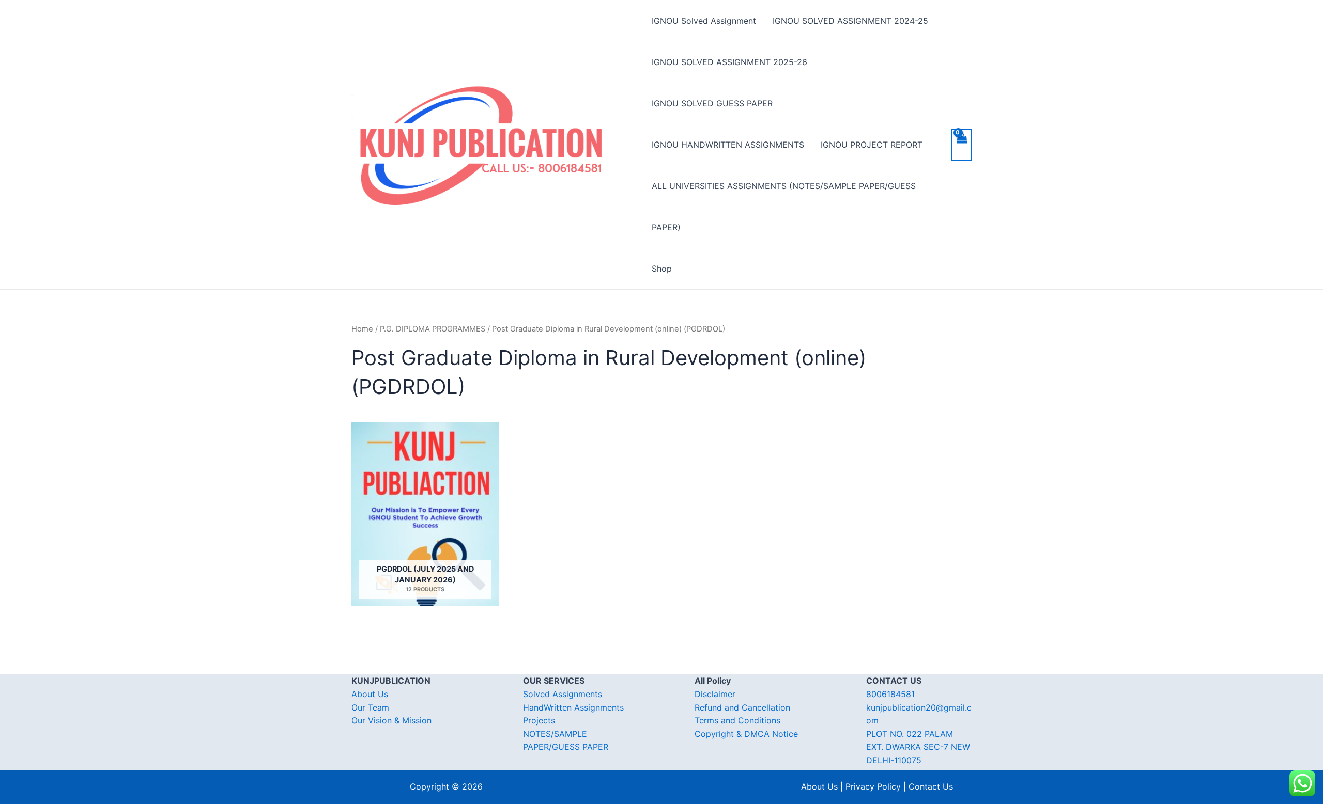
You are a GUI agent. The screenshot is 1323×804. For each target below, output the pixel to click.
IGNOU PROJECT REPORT (871, 144)
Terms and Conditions (737, 720)
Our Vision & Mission (391, 720)
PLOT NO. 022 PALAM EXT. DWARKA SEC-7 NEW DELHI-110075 (918, 747)
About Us (369, 694)
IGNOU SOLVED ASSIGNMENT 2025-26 (729, 62)
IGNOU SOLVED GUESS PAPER (712, 103)
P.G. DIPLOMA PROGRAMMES (432, 329)
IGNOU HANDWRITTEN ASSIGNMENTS (728, 144)
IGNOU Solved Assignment (704, 20)
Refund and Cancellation (742, 707)
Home (362, 329)
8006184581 (890, 694)
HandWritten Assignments (573, 707)
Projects (539, 720)
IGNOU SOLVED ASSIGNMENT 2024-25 (850, 20)
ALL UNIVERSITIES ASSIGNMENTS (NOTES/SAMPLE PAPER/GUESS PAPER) (784, 206)
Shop (662, 268)
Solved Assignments (562, 694)
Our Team (370, 707)
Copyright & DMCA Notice (746, 734)
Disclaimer (715, 694)
